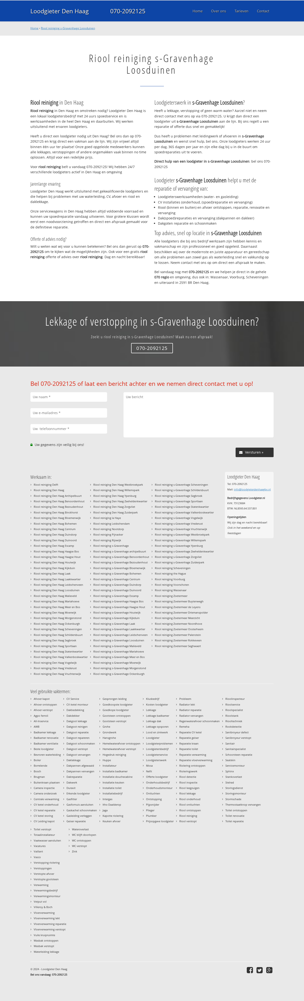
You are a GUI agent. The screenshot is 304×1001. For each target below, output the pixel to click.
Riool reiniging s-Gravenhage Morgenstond (119, 668)
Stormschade (233, 799)
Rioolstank (231, 715)
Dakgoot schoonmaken (80, 743)
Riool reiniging (188, 815)
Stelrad (229, 782)
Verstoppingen (43, 868)
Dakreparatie (74, 777)
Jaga (105, 810)
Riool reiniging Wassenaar (170, 590)
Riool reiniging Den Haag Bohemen (55, 523)
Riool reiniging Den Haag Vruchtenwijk (57, 674)
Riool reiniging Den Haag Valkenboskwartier (61, 657)
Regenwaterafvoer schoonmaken (199, 721)
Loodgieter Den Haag (59, 11)
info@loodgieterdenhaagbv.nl (252, 489)
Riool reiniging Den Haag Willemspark (116, 490)
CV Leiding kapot (44, 821)
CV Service (72, 699)
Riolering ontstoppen (192, 765)
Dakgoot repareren (78, 738)
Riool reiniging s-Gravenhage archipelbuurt (119, 551)
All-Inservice (41, 721)
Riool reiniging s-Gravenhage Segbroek (178, 496)
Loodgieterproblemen (159, 743)
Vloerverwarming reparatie (50, 924)
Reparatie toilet (188, 749)
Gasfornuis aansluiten (79, 804)
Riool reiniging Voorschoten (172, 584)
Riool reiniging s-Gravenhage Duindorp (117, 584)
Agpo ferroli (41, 715)
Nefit (149, 771)
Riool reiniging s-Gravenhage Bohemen (117, 573)
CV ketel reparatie (44, 810)
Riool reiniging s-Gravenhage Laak (114, 623)
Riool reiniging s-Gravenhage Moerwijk (117, 662)
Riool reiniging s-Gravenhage (111, 545)
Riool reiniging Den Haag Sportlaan (55, 646)
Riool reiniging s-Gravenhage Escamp (116, 596)
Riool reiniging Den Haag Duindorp (55, 534)
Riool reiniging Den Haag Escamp (54, 545)
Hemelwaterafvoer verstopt (119, 749)
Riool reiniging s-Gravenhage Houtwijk (117, 612)
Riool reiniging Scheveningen (172, 568)
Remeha (184, 726)
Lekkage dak (153, 721)
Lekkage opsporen (157, 726)
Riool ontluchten (189, 804)
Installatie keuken (113, 782)
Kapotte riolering (113, 815)
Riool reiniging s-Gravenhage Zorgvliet (178, 557)
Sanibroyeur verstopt (238, 738)
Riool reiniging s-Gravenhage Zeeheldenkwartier (184, 551)
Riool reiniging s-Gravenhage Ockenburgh (119, 674)
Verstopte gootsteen (46, 879)
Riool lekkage (187, 793)
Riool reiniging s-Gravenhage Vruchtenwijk (181, 529)
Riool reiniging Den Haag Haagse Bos (56, 551)
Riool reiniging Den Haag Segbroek (55, 640)
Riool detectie (187, 777)
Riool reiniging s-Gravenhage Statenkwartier (182, 506)
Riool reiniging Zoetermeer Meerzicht (177, 618)
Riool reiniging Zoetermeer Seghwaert (178, 646)
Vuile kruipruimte (44, 935)
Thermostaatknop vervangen (243, 804)
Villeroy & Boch (43, 907)
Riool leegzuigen (189, 788)
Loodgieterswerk (156, 760)
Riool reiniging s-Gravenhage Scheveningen (181, 484)
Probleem (185, 699)
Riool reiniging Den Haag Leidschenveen (58, 584)
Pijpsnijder (152, 804)
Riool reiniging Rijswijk (107, 540)
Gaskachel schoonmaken (81, 810)
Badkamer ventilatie (46, 743)
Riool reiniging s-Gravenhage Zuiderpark (179, 562)
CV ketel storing (43, 815)
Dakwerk (71, 782)
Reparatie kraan (189, 743)
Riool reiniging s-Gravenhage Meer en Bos (119, 657)
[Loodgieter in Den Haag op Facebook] (250, 970)
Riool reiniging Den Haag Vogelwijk (55, 662)
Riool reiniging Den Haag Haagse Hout (57, 557)
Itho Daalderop (112, 804)
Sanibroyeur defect (237, 732)
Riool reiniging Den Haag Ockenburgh (57, 623)
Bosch (37, 771)
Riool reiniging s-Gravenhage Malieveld (117, 646)
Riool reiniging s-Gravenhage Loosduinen (68, 28)
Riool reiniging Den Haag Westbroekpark (118, 484)
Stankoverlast (233, 777)
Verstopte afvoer (44, 873)
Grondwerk (109, 732)
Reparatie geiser (189, 738)
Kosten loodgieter (157, 704)
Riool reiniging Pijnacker (108, 534)
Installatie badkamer (115, 771)
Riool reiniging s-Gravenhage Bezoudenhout (120, 562)
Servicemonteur (235, 765)
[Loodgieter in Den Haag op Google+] (270, 970)
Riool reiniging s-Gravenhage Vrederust (179, 523)
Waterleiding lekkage (46, 951)
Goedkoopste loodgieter (118, 704)
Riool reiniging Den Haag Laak (52, 573)
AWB (36, 726)
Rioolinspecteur (235, 699)
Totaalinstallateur (44, 835)
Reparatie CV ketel (190, 732)
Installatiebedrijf (113, 793)
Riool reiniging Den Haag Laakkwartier (57, 579)
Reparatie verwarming (192, 754)
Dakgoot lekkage (76, 721)
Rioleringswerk (188, 771)
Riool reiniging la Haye (107, 518)
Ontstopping (154, 799)
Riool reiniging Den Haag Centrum (55, 529)
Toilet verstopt (42, 829)
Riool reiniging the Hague (170, 573)
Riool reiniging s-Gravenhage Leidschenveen (120, 635)
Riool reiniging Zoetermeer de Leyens (177, 607)
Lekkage (151, 710)
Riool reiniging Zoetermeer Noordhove (178, 623)
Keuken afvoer (111, 821)
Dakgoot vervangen (78, 754)
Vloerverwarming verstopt (50, 929)
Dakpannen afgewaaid (80, 765)
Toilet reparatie (234, 821)
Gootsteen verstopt (114, 721)
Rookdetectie (233, 726)
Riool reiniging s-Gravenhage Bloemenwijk (119, 568)
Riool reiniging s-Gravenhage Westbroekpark (182, 534)
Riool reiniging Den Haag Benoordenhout (59, 501)
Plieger (150, 810)
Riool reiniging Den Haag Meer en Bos (57, 607)
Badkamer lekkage (45, 732)
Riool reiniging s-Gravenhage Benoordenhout (121, 557)
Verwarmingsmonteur (47, 896)
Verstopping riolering (47, 862)
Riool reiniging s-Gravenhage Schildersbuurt (182, 490)
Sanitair (230, 743)
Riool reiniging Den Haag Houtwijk (55, 562)
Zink (74, 851)
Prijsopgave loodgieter (160, 821)
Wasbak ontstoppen (46, 940)
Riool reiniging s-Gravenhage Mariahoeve (118, 651)
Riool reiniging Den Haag (49, 490)
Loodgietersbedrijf (157, 749)
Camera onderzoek (45, 793)
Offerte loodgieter (157, 777)
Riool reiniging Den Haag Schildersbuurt (58, 635)
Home (34, 28)
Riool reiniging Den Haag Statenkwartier (58, 651)
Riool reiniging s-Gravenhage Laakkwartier (119, 629)
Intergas (107, 799)
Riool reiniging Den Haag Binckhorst (56, 512)
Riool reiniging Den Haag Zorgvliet (114, 506)
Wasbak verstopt (44, 946)
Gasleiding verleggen (79, 815)
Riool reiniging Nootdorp (108, 529)
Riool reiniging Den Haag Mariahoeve (56, 601)
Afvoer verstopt (43, 710)
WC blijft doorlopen (84, 835)
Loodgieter (152, 738)
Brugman (39, 777)
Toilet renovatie (234, 815)
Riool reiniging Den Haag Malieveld (55, 596)
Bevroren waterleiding (47, 754)
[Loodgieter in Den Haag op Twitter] (260, 970)
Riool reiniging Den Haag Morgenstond (57, 618)
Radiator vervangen (191, 715)
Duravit (71, 788)
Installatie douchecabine (118, 777)
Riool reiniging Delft (46, 484)
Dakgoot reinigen (77, 726)
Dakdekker (73, 715)
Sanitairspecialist (235, 749)
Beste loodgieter (44, 749)
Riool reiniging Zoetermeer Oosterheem (179, 629)
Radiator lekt (187, 704)
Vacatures (40, 846)
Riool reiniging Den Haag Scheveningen (58, 629)
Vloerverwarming (44, 912)
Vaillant (38, 851)
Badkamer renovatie (46, 738)
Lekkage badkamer (157, 715)
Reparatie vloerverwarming (195, 760)
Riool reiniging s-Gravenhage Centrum (116, 579)
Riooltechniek (233, 721)
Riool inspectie (188, 782)
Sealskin (230, 760)
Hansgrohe (109, 738)
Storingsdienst (234, 788)
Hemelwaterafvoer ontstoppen (121, 743)
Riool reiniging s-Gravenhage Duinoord (117, 590)
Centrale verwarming (46, 799)
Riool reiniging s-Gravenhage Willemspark (180, 540)
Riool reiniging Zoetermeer (171, 596)
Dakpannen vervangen (80, 771)
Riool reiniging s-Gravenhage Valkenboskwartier (184, 512)
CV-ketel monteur (77, 704)
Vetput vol (40, 901)
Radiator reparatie (190, 710)
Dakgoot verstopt (77, 749)
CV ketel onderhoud (46, 804)
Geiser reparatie (76, 821)
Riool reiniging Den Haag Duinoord (55, 540)
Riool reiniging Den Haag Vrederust (55, 668)
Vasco (37, 857)
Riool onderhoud (189, 799)
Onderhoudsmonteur (159, 788)
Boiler (37, 760)
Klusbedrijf (152, 699)
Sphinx (229, 771)
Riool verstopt (188, 821)
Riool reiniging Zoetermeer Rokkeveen (178, 640)
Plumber (151, 815)
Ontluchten (153, 793)
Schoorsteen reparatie (238, 754)
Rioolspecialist (234, 710)
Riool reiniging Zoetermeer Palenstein (178, 635)
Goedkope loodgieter (116, 710)
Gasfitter (71, 799)
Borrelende (40, 765)
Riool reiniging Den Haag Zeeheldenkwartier (120, 501)
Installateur (109, 765)
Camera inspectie (44, 788)
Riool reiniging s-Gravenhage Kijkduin (116, 618)
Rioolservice (232, 704)
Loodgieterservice (157, 754)
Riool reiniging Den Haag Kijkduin (54, 568)
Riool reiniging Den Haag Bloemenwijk (57, 518)
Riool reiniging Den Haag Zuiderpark (115, 512)
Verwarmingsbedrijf (46, 890)
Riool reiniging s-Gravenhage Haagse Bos (118, 601)
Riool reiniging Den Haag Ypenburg (114, 496)
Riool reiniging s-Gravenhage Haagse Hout (119, 607)
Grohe (106, 726)
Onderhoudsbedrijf (158, 782)
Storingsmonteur (235, 793)
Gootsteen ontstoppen (117, 715)
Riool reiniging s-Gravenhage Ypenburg (179, 545)
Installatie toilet (112, 788)
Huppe (107, 760)
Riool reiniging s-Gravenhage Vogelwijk (179, 518)
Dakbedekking (75, 710)
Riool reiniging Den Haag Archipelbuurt (58, 496)
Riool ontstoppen (190, 810)
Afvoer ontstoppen (45, 704)
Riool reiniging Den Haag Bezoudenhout (58, 506)
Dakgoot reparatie (77, 732)
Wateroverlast (80, 829)
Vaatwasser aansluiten (47, 840)
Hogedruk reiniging (114, 754)
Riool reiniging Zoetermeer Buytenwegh (179, 601)
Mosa (149, 765)
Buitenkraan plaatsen (47, 782)
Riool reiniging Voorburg (170, 579)
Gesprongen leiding (115, 699)
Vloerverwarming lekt (47, 918)
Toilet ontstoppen (236, 810)
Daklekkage (73, 760)
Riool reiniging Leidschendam (111, 523)
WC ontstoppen (81, 840)
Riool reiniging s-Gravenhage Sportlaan (179, 501)
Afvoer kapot (42, 699)
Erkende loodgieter (78, 793)
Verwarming (41, 885)
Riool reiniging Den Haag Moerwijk (55, 612)
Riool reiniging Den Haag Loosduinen (57, 590)
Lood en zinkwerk (157, 732)
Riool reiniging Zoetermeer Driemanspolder (181, 612)
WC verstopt (79, 846)
